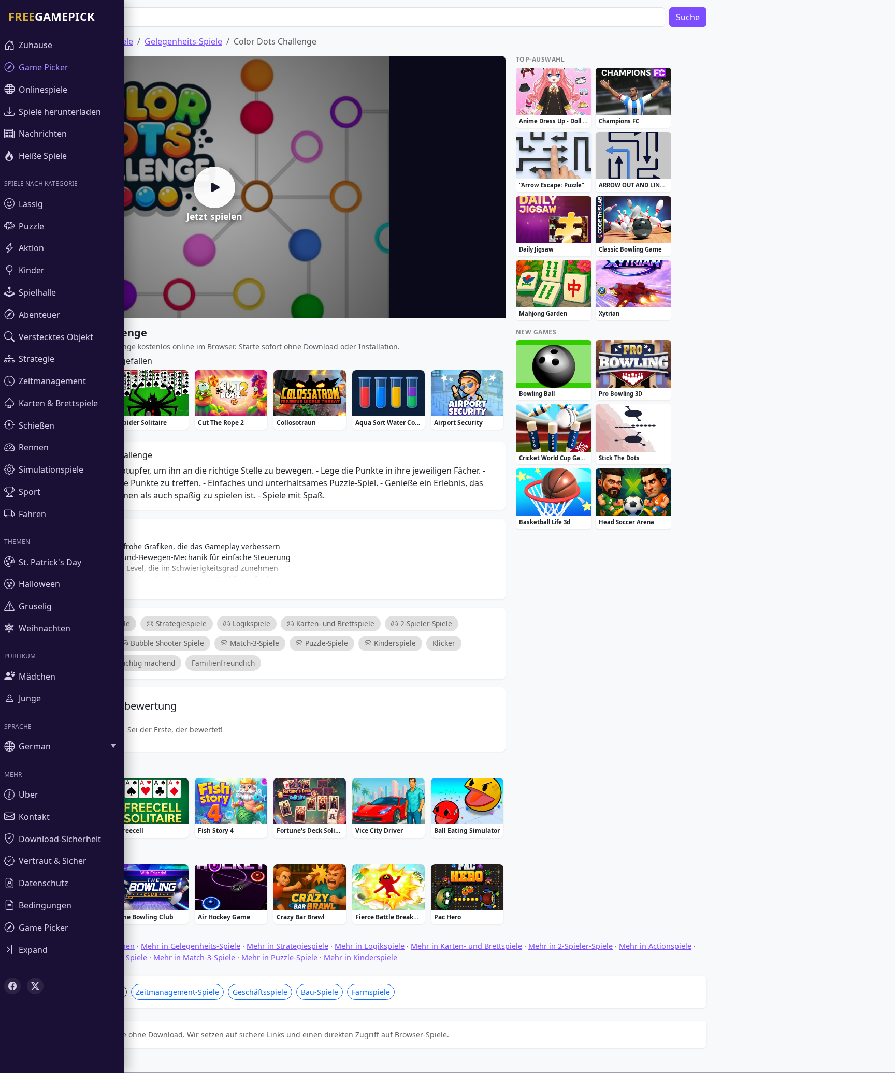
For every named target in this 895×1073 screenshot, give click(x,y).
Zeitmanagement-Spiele (177, 992)
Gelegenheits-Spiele (183, 41)
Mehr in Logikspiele (370, 946)
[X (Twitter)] (35, 986)
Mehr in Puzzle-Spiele (279, 957)
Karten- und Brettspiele (335, 623)
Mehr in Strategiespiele (287, 946)
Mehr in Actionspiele (655, 946)
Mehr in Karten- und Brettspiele (466, 946)
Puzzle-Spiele (326, 643)
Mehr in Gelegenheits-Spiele (190, 946)
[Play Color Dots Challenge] (214, 187)
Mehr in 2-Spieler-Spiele (570, 946)
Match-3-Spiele (254, 643)
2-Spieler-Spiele (426, 623)
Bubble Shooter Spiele (167, 643)
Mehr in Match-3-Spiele (194, 957)
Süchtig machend (146, 663)
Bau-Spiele (319, 992)
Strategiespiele (181, 623)
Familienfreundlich (223, 663)
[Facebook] (12, 986)
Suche (688, 17)
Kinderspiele (395, 643)
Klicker (443, 643)
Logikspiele (251, 623)
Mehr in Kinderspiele (360, 957)
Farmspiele (371, 992)
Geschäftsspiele (260, 992)
